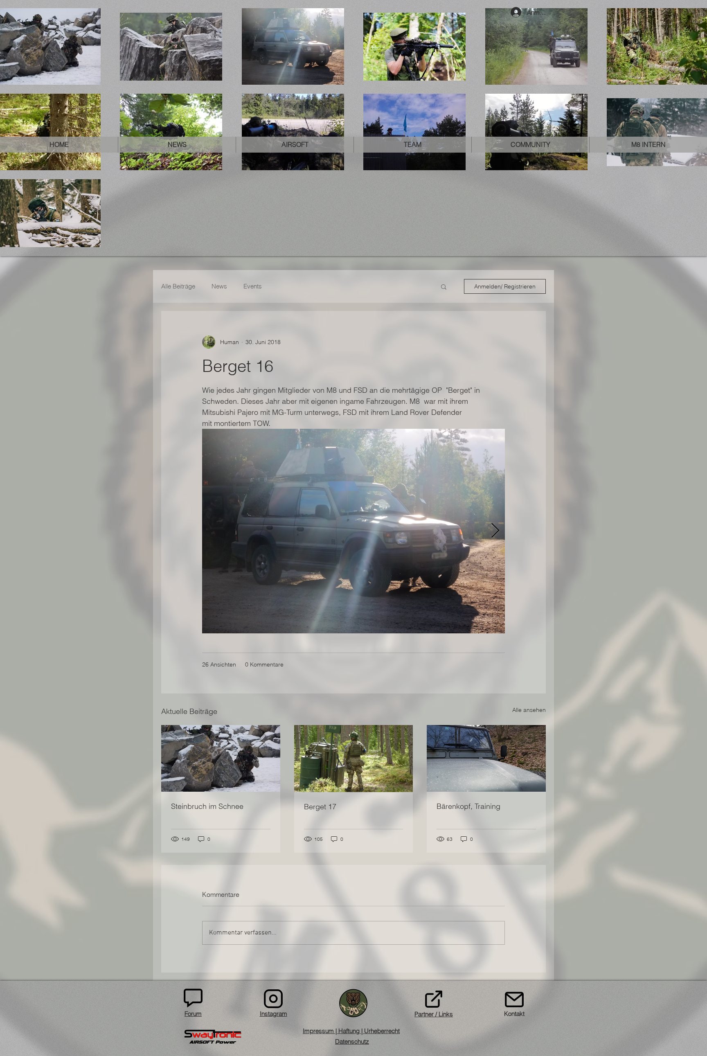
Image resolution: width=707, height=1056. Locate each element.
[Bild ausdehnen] (353, 531)
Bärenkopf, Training (468, 806)
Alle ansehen (529, 710)
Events (252, 286)
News (219, 286)
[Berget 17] (353, 758)
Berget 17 (320, 806)
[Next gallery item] (495, 531)
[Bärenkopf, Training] (486, 758)
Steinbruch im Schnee (207, 806)
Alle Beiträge (178, 286)
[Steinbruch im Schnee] (220, 758)
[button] (177, 145)
